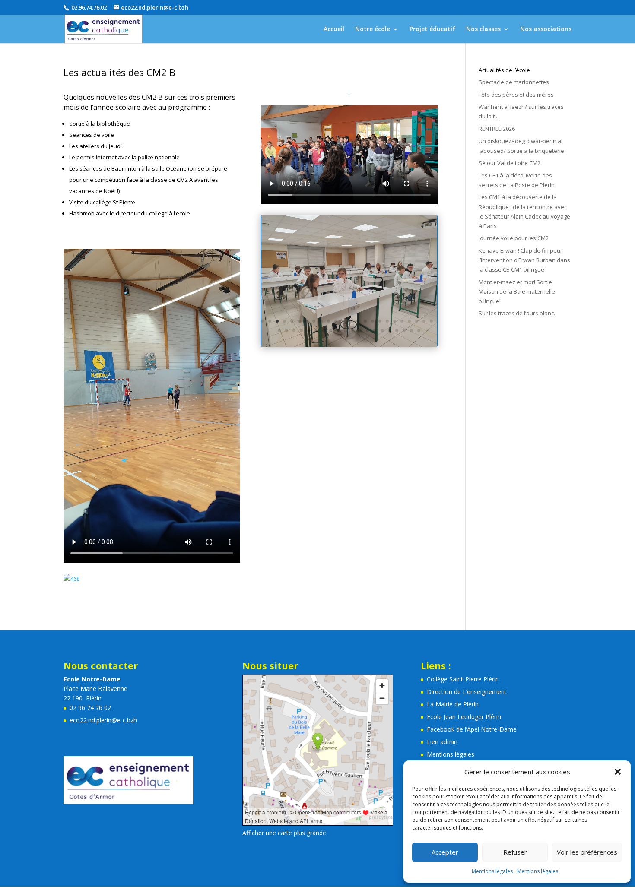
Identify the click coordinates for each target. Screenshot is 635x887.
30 (316, 330)
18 (387, 321)
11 (335, 321)
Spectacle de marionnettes (514, 82)
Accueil (334, 29)
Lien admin (442, 742)
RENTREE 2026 (497, 129)
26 (286, 330)
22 (416, 321)
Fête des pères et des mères (516, 94)
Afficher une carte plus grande (284, 833)
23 (423, 321)
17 (379, 321)
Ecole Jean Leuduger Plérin (464, 717)
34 (345, 330)
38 (374, 330)
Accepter (445, 852)
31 (323, 330)
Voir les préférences (587, 852)
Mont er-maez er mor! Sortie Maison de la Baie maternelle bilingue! (517, 291)
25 (279, 330)
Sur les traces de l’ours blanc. (517, 313)
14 (357, 321)
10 (328, 321)
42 (404, 330)
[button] (617, 771)
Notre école (372, 29)
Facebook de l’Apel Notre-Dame (472, 729)
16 (372, 321)
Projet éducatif (432, 29)
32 (330, 330)
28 (301, 330)
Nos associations (546, 29)
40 (389, 330)
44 (418, 330)
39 (382, 330)
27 (293, 330)
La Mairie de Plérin (453, 704)
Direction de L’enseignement (467, 691)
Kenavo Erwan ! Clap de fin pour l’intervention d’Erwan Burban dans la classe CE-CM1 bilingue (524, 260)
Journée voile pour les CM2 (514, 238)
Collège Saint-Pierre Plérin (463, 679)
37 (367, 330)
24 (431, 321)
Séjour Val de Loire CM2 (509, 163)
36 (360, 330)
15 (365, 321)
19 (394, 321)
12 (343, 321)
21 (409, 321)
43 (411, 330)
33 (338, 330)
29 (308, 330)
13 (350, 321)
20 (401, 321)
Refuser (515, 852)
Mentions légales (492, 871)
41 (396, 330)
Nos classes (483, 29)
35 (352, 330)
